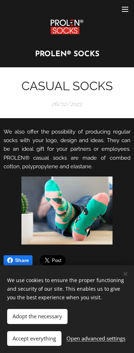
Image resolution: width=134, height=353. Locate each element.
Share (22, 260)
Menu (125, 9)
